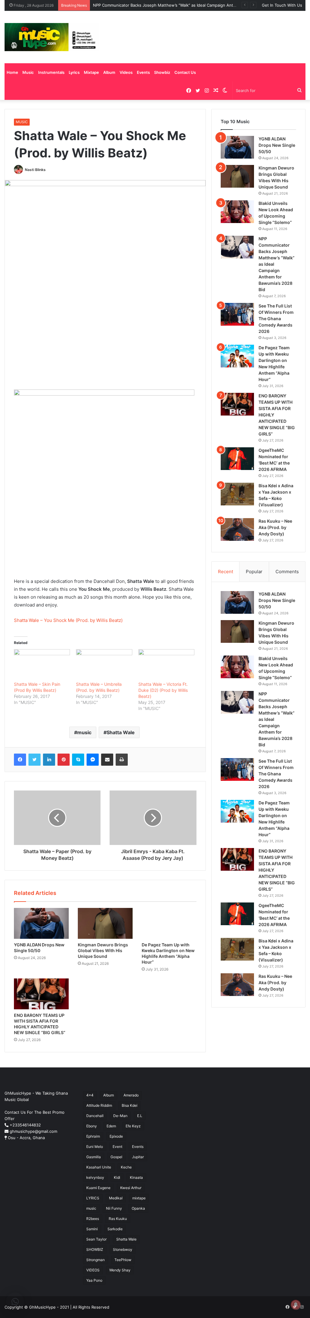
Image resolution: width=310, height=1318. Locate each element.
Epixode (116, 1136)
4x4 (90, 1095)
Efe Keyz (133, 1126)
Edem (111, 1126)
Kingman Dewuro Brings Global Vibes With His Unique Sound (103, 950)
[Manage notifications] (296, 1305)
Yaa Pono (94, 1280)
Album (109, 72)
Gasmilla (93, 1157)
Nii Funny (114, 1208)
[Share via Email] (107, 760)
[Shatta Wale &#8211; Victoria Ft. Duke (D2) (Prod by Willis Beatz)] (166, 665)
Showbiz (162, 72)
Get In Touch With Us (282, 5)
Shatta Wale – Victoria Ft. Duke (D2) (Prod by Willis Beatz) (163, 690)
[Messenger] (93, 760)
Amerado (131, 1095)
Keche (126, 1167)
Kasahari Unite (98, 1167)
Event (117, 1146)
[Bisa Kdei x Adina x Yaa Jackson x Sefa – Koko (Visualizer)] (237, 494)
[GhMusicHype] (52, 37)
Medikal (116, 1198)
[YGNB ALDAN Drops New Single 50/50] (41, 923)
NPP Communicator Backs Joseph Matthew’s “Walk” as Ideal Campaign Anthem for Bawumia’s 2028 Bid (189, 5)
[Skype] (78, 760)
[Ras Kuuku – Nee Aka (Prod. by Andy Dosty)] (237, 529)
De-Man (120, 1115)
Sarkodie (115, 1229)
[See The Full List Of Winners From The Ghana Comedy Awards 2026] (237, 314)
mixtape (139, 1198)
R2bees (92, 1218)
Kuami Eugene (98, 1187)
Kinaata (136, 1177)
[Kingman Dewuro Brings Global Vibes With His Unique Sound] (105, 923)
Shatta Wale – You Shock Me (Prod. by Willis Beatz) (68, 620)
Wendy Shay (119, 1270)
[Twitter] (34, 760)
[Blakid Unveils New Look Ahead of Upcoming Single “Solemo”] (237, 211)
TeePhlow (122, 1259)
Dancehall (95, 1115)
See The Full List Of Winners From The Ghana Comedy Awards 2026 (276, 318)
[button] (15, 1302)
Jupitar (138, 1157)
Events (143, 72)
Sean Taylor (96, 1239)
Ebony (91, 1126)
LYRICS (92, 1198)
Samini (92, 1229)
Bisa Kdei (129, 1105)
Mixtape (91, 72)
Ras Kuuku (118, 1218)
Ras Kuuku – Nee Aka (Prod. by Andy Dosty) (275, 527)
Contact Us (185, 72)
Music (28, 72)
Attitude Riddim (99, 1105)
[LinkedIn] (49, 760)
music (84, 732)
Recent (225, 571)
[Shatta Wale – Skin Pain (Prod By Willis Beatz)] (42, 665)
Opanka (138, 1208)
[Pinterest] (64, 760)
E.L (139, 1115)
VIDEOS (93, 1270)
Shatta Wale (121, 732)
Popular (254, 571)
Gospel (116, 1157)
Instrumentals (51, 72)
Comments (287, 571)
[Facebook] (20, 760)
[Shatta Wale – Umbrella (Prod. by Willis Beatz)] (104, 665)
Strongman (95, 1259)
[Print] (122, 760)
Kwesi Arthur (130, 1187)
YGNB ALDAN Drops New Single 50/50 (277, 145)
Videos (126, 72)
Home (12, 72)
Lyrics (74, 72)
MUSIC (22, 122)
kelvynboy (95, 1177)
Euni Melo (94, 1146)
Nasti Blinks (35, 169)
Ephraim (93, 1136)
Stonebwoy (122, 1249)
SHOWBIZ (94, 1249)
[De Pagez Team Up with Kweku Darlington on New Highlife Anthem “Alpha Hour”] (169, 923)
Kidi (117, 1177)
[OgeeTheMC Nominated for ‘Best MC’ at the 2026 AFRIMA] (237, 458)
